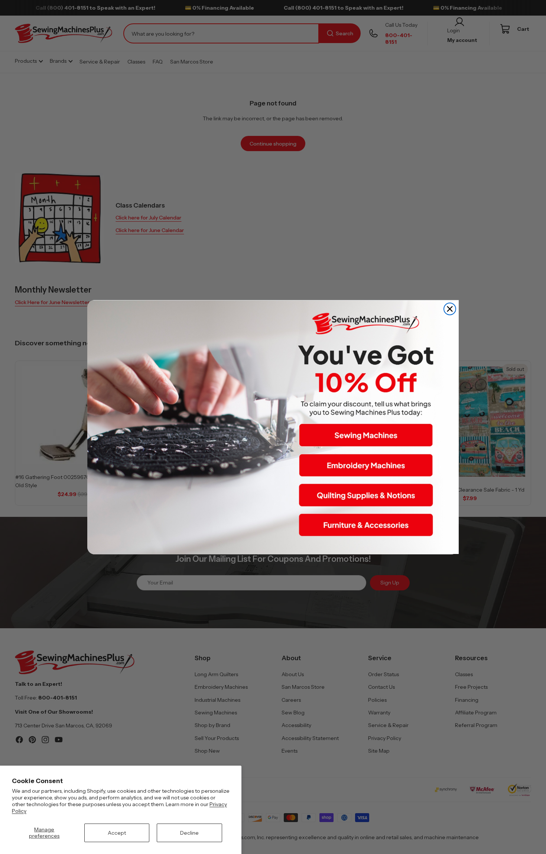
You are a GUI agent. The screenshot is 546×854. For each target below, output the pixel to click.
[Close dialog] (450, 309)
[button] (366, 435)
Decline (189, 832)
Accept (117, 832)
